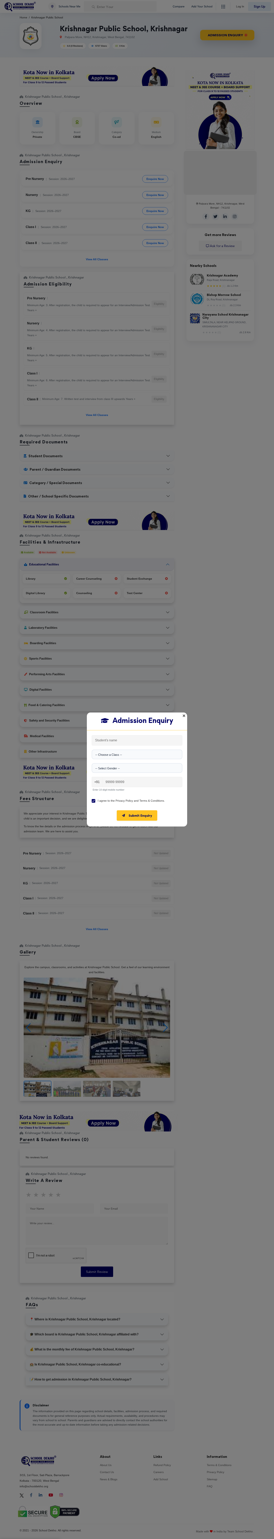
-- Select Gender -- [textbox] (107, 768)
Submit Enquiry (140, 815)
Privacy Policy (124, 800)
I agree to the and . (131, 800)
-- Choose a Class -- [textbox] (108, 754)
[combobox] (137, 754)
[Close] (184, 715)
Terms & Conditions (151, 800)
